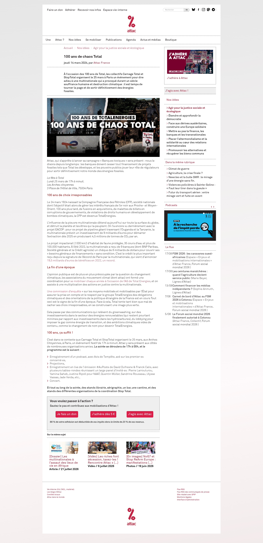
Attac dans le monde (56, 497)
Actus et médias (150, 40)
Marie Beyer (198, 278)
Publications (114, 40)
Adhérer (70, 10)
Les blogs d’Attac (54, 492)
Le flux (169, 247)
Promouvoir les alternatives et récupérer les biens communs (186, 152)
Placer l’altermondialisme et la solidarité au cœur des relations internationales (187, 142)
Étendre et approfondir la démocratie (184, 117)
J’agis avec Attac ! (176, 90)
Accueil (68, 48)
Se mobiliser (93, 40)
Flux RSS (181, 489)
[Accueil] (131, 23)
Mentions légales (184, 497)
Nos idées (75, 40)
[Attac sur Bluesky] (194, 9)
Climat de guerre (178, 169)
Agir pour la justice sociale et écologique (118, 48)
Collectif (195, 321)
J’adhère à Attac (177, 78)
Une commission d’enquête (64, 291)
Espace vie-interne (115, 10)
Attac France (101, 63)
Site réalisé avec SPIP (186, 495)
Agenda (131, 40)
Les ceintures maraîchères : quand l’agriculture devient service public (189, 275)
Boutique (171, 40)
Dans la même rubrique (180, 162)
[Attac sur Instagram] (204, 9)
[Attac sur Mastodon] (209, 9)
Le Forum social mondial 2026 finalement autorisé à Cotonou (191, 317)
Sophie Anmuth (203, 289)
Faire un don (55, 10)
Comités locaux (53, 495)
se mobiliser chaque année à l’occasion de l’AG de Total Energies (110, 281)
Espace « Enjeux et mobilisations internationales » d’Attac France (192, 260)
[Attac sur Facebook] (199, 9)
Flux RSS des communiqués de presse (193, 492)
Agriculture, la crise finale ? (185, 173)
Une (48, 40)
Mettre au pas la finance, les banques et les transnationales (186, 133)
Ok (187, 10)
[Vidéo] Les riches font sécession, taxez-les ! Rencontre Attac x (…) (103, 459)
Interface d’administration (188, 500)
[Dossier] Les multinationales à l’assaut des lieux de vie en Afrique (63, 461)
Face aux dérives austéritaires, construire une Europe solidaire (187, 125)
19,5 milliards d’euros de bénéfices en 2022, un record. (81, 260)
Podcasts (171, 205)
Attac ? (59, 40)
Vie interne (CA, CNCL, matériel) (60, 489)
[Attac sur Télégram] (214, 9)
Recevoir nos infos (89, 10)
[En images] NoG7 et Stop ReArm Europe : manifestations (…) (140, 459)
